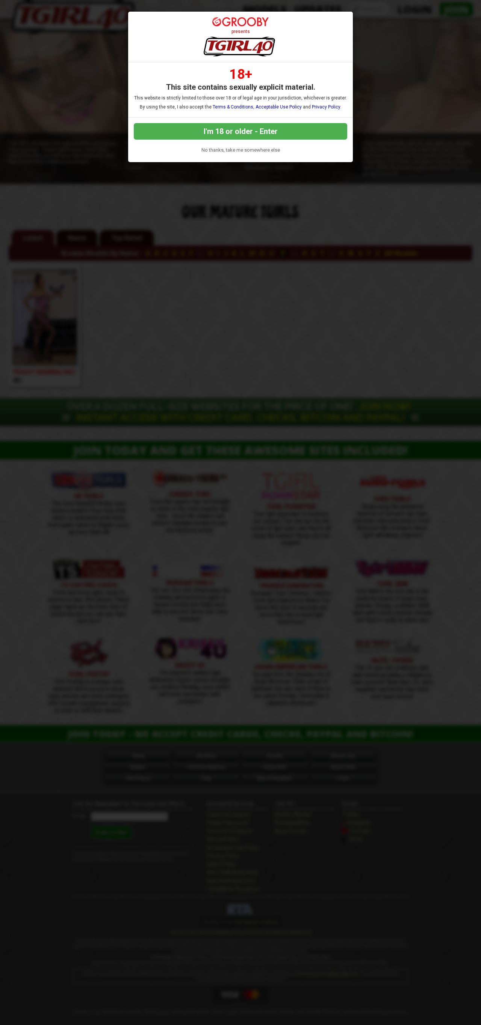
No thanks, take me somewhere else (240, 150)
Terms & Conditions (233, 107)
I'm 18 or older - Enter (241, 131)
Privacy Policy (326, 107)
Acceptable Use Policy (279, 107)
